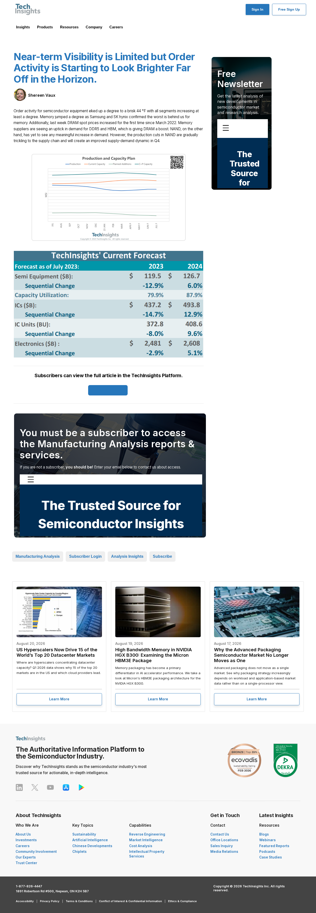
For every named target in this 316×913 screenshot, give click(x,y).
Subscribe (162, 556)
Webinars (267, 840)
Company (94, 27)
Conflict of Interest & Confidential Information (130, 901)
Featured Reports (274, 846)
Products (45, 27)
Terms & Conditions (79, 901)
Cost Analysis (140, 846)
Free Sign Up (289, 9)
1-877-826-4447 (29, 886)
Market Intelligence (146, 840)
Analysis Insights (127, 556)
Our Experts (26, 857)
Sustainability (84, 834)
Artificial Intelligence (90, 840)
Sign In (257, 9)
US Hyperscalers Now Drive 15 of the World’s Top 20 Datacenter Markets (57, 652)
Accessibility (25, 901)
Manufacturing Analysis (38, 556)
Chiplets (79, 852)
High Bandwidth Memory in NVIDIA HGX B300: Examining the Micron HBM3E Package (153, 655)
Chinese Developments (92, 846)
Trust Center (26, 863)
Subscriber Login (108, 390)
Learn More (59, 699)
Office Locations (224, 840)
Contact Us (219, 834)
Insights (23, 27)
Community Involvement (36, 852)
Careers (116, 27)
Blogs (264, 834)
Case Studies (270, 857)
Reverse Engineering (147, 834)
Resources (69, 27)
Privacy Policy (49, 901)
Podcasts (267, 852)
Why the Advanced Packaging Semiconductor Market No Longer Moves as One (251, 655)
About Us (23, 834)
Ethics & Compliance (182, 901)
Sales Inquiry (221, 846)
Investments (26, 840)
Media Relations (224, 852)
